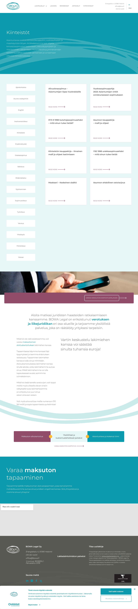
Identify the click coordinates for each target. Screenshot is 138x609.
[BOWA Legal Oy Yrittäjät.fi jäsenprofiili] (123, 579)
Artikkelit (76, 6)
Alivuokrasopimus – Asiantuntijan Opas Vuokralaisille (64, 90)
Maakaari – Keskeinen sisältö (62, 182)
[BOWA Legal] (12, 6)
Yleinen (21, 257)
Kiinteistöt (21, 133)
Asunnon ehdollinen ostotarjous (109, 182)
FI (129, 5)
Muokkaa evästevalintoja (115, 598)
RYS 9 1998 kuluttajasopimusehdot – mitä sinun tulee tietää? (65, 121)
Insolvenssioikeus (20, 121)
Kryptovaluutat (21, 144)
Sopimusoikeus (21, 201)
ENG (130, 8)
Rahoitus (21, 167)
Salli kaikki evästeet (116, 591)
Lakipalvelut (40, 6)
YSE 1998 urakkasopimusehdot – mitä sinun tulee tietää (108, 153)
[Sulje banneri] (134, 589)
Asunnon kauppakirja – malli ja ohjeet (103, 121)
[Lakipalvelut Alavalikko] (46, 6)
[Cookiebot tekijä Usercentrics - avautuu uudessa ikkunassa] (14, 604)
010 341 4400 (120, 9)
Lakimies (53, 6)
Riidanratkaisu (21, 178)
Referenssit (64, 6)
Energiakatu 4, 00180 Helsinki (114, 3)
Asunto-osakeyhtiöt (20, 99)
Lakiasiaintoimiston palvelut (71, 556)
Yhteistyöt (21, 235)
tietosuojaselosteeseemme (110, 556)
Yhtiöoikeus (20, 246)
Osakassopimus (21, 155)
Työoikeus (21, 212)
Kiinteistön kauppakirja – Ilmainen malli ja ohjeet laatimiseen (65, 153)
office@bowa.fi (119, 6)
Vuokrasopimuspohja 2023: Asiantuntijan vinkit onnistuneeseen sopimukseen (108, 91)
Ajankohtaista (21, 87)
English (21, 110)
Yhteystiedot (88, 6)
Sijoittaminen (21, 189)
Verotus (21, 223)
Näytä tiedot (32, 605)
